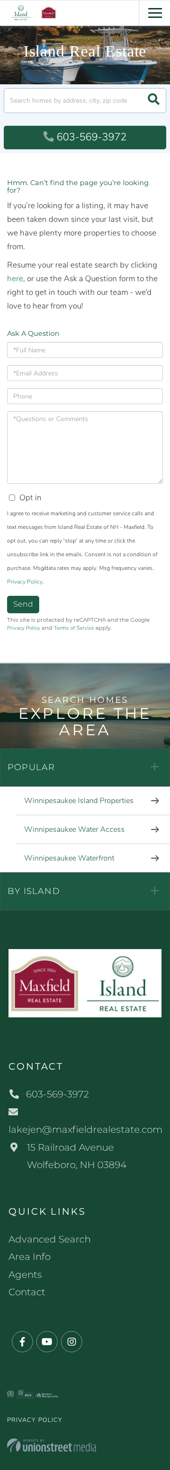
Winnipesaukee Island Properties (79, 801)
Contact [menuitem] (26, 1292)
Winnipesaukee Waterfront (69, 858)
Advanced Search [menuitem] (49, 1239)
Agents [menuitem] (25, 1274)
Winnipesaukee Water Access (74, 829)
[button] (153, 100)
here (15, 278)
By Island (34, 891)
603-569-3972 (92, 137)
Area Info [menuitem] (29, 1256)
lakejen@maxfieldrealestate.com (85, 1129)
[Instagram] (71, 1342)
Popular (31, 767)
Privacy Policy (24, 581)
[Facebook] (22, 1342)
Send (23, 604)
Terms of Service (74, 628)
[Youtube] (47, 1342)
